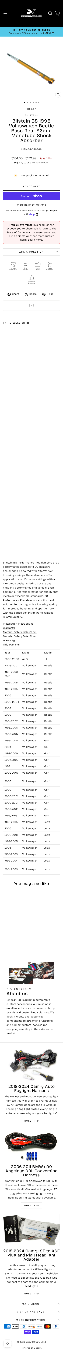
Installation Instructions (18, 623)
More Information (30, 1320)
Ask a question (31, 251)
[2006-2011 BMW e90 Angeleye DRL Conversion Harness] (31, 1145)
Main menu (30, 1304)
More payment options (31, 204)
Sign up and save (30, 1312)
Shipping (18, 162)
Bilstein (31, 115)
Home (30, 108)
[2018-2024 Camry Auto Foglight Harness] (31, 1065)
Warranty (9, 627)
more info (31, 1294)
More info (31, 1121)
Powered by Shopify (31, 1348)
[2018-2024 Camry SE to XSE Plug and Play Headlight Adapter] (31, 1230)
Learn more (35, 239)
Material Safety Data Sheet (20, 632)
